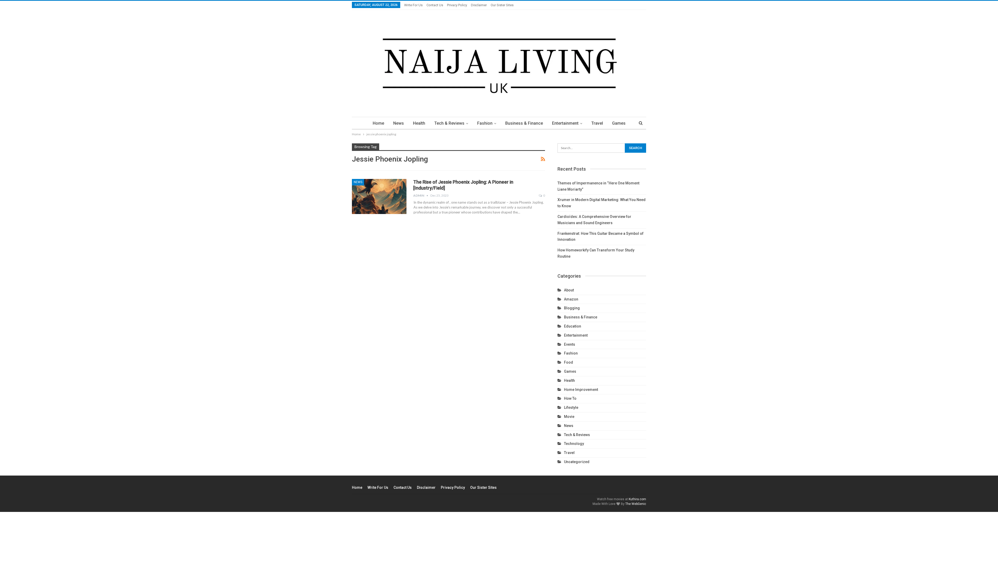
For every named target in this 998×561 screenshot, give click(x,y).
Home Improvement (581, 390)
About (569, 290)
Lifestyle (571, 407)
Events (569, 344)
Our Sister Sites (502, 5)
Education (572, 326)
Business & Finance (524, 123)
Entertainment (565, 123)
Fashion (485, 123)
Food (568, 362)
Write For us (413, 5)
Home (378, 123)
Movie (569, 417)
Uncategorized (576, 462)
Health (419, 123)
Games (619, 123)
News (398, 123)
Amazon (571, 299)
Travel (597, 123)
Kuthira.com (637, 499)
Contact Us (434, 5)
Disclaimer (479, 5)
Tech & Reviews (449, 123)
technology (574, 444)
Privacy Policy (457, 5)
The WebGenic (635, 504)
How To (570, 398)
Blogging (572, 308)
